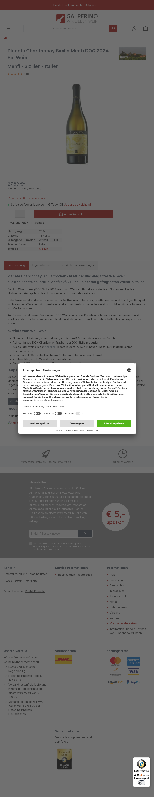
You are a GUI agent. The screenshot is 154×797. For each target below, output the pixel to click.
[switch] (141, 782)
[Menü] (148, 759)
